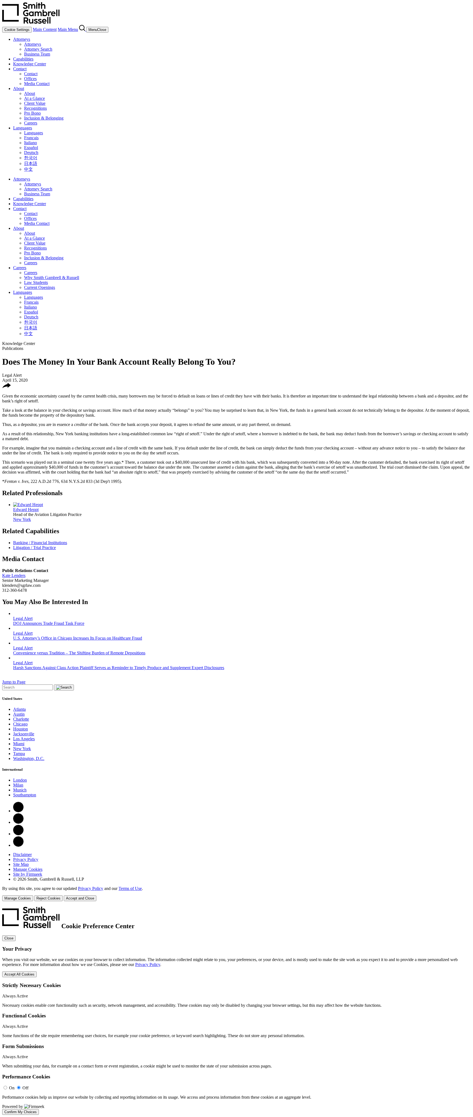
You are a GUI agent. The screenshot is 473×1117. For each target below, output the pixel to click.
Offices (30, 78)
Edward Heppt (26, 509)
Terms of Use (130, 888)
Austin (19, 714)
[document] (236, 1011)
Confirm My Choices (20, 1112)
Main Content (45, 29)
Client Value (34, 103)
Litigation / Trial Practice (34, 547)
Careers (30, 123)
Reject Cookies (48, 898)
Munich (20, 790)
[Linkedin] (18, 822)
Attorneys (21, 39)
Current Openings (39, 287)
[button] (6, 386)
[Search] (82, 29)
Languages (22, 128)
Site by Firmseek (27, 874)
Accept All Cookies (19, 974)
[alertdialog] (236, 1011)
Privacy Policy (25, 859)
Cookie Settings (17, 30)
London (20, 780)
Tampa (19, 753)
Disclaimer (22, 854)
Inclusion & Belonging (44, 118)
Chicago (20, 724)
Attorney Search (38, 49)
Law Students (36, 282)
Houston (20, 729)
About (18, 88)
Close (8, 938)
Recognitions (35, 108)
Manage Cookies (27, 869)
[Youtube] (18, 845)
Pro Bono (32, 113)
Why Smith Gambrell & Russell (51, 277)
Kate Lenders (13, 575)
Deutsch (31, 152)
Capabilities (23, 59)
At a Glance (34, 98)
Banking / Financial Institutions (40, 542)
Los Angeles (24, 738)
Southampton (24, 795)
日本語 (30, 163)
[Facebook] (18, 810)
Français (31, 137)
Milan (18, 785)
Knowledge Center (29, 64)
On (12, 1088)
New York (22, 519)
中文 (28, 169)
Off (25, 1088)
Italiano (30, 142)
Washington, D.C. (28, 758)
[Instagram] (18, 833)
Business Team (37, 54)
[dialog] (236, 893)
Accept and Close (80, 898)
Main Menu (68, 29)
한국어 (30, 157)
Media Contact (37, 83)
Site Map (21, 864)
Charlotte (21, 719)
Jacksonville (23, 734)
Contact (20, 68)
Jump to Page (13, 682)
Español (31, 147)
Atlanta (19, 709)
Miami (18, 743)
